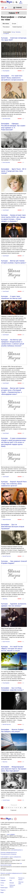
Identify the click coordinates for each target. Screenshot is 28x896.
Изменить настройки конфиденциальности (11, 873)
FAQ (10, 880)
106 (25, 807)
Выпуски (3, 878)
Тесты (2, 885)
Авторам (11, 882)
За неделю (6, 33)
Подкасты (3, 890)
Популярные (6, 26)
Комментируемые (17, 26)
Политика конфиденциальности (9, 852)
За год (13, 32)
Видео (2, 892)
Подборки (3, 880)
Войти (20, 3)
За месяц (18, 32)
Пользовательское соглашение (8, 854)
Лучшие (14, 23)
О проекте (12, 878)
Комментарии (4, 887)
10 (20, 807)
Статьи (2, 882)
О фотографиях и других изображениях (11, 856)
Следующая (13, 810)
